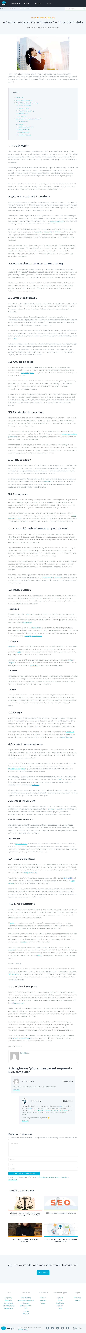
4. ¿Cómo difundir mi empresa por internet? (27, 119)
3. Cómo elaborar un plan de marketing (26, 103)
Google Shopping (66, 737)
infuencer (33, 665)
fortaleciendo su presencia (52, 577)
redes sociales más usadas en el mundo (47, 232)
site (27, 614)
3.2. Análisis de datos (22, 108)
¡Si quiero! (43, 1272)
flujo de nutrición (21, 844)
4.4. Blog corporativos (22, 130)
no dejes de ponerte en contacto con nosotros (52, 1110)
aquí (60, 1106)
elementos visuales (56, 221)
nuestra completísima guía (22, 1038)
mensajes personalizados (33, 636)
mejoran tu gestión (27, 373)
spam (39, 955)
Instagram (12, 646)
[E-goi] (4, 3)
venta (15, 339)
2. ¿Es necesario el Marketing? (23, 100)
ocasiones (47, 482)
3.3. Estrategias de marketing (25, 111)
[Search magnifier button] (84, 9)
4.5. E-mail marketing (22, 132)
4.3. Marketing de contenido (24, 127)
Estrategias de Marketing (43, 17)
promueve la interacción (55, 809)
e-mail (12, 923)
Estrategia (56, 27)
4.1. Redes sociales (22, 122)
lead (60, 779)
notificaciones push (17, 1003)
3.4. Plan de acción (22, 113)
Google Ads (70, 732)
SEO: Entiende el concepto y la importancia (61, 1213)
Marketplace (36, 628)
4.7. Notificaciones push (23, 135)
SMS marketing (13, 974)
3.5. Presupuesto (21, 116)
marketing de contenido (16, 769)
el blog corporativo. (30, 873)
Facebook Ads (27, 622)
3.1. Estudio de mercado (23, 105)
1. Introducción (18, 97)
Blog (3, 8)
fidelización (35, 785)
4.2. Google (19, 124)
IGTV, (19, 652)
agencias (31, 1108)
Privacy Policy (22, 1329)
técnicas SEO (67, 878)
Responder (16, 1090)
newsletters (12, 950)
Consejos (49, 27)
